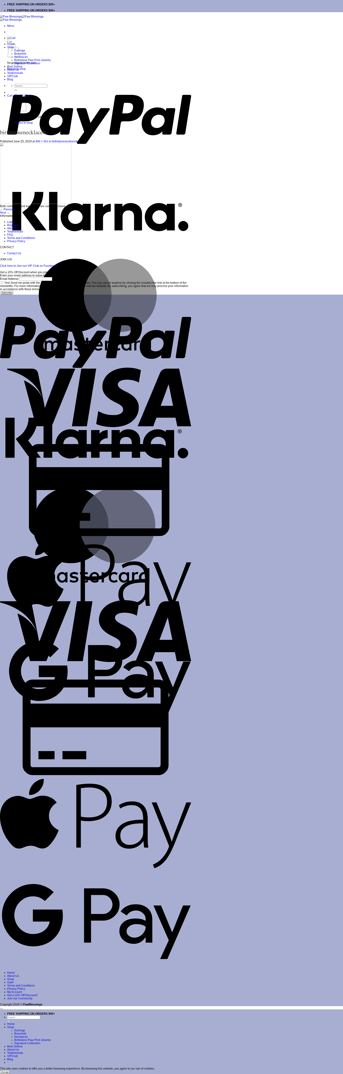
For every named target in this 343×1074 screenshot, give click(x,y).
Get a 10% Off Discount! (22, 995)
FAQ (10, 234)
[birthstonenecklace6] (35, 202)
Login (10, 221)
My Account (14, 991)
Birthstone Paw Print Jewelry (32, 60)
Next (4, 212)
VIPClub (12, 76)
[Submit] (15, 90)
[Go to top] (1, 1008)
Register (12, 225)
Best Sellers (15, 66)
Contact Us (14, 253)
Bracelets (20, 53)
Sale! (10, 982)
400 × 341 (41, 141)
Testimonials (15, 72)
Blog (10, 79)
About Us (13, 69)
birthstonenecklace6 (64, 141)
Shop (10, 979)
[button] (10, 25)
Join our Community (20, 998)
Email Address (9, 278)
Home (11, 972)
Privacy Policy (16, 241)
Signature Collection (27, 63)
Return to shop (23, 122)
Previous (7, 209)
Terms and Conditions (21, 237)
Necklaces (21, 56)
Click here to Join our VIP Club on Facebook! (28, 265)
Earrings (19, 1030)
